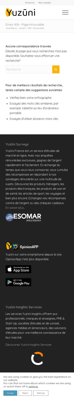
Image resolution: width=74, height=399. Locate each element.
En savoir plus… (15, 207)
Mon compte (45, 2)
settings (33, 386)
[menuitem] (29, 3)
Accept (10, 393)
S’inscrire (29, 2)
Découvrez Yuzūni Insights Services (29, 344)
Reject (25, 393)
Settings (41, 393)
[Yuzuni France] (31, 12)
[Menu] (63, 12)
